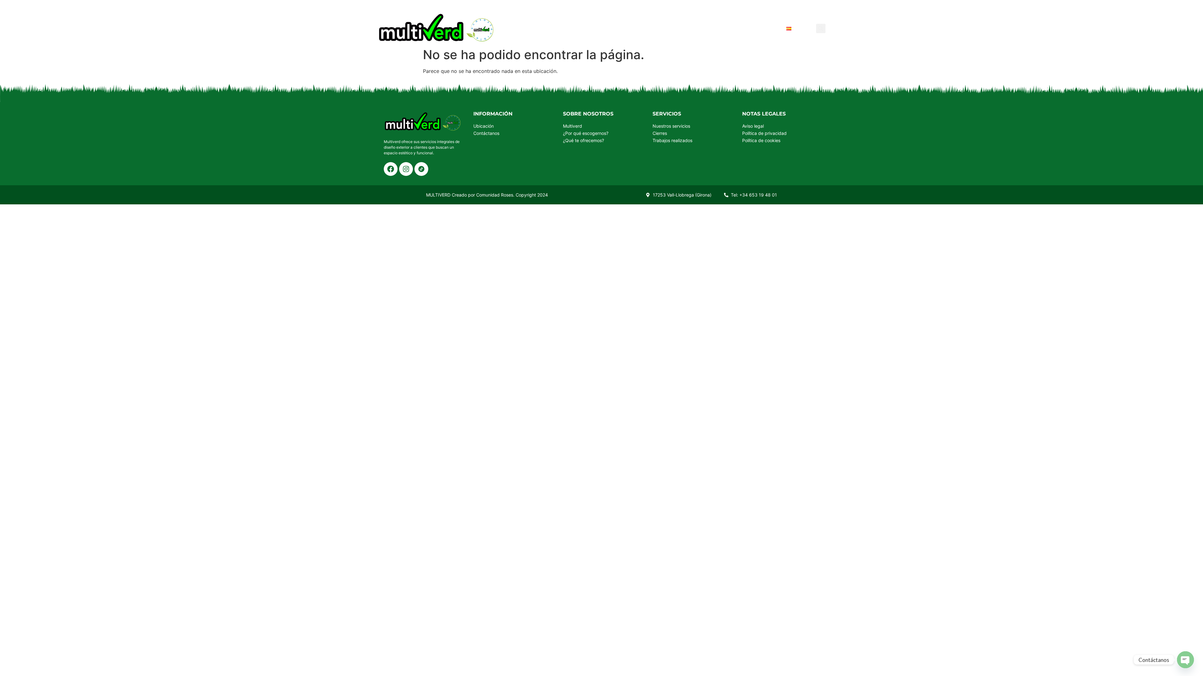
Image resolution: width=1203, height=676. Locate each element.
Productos (568, 28)
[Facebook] (391, 169)
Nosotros (648, 28)
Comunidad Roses (494, 194)
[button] (820, 28)
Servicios (609, 28)
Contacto (762, 28)
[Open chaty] (1185, 659)
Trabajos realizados (705, 28)
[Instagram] (406, 169)
